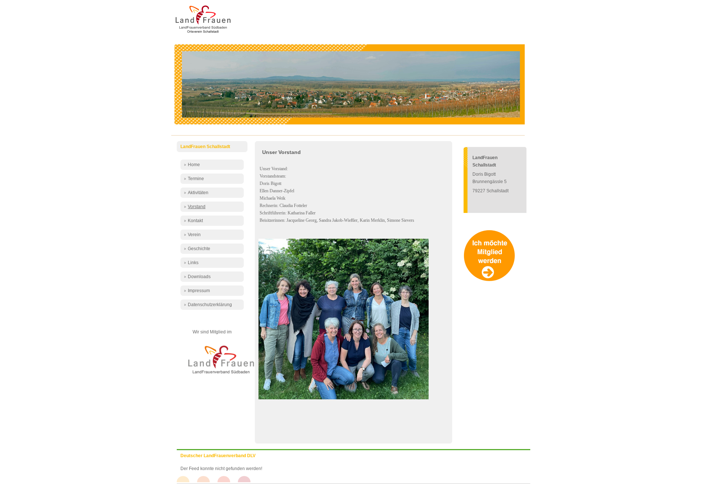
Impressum (199, 290)
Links (193, 262)
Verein (194, 234)
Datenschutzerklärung (210, 304)
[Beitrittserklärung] (491, 280)
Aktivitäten (198, 192)
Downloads (199, 276)
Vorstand (196, 206)
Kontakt (195, 220)
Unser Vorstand (281, 152)
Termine (196, 178)
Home (194, 164)
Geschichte (199, 248)
